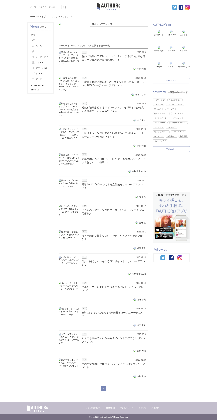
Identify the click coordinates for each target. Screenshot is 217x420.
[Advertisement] (171, 175)
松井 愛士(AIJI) (139, 171)
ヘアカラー (158, 136)
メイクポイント (160, 118)
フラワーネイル (178, 132)
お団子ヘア (171, 136)
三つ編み (157, 109)
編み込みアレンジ (161, 132)
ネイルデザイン (175, 100)
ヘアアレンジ (159, 100)
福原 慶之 (141, 248)
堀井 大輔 (141, 351)
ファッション (42, 68)
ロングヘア (176, 113)
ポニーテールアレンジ (177, 123)
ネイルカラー (159, 123)
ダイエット (158, 127)
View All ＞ (171, 80)
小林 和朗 (141, 69)
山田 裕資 (141, 299)
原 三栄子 (141, 120)
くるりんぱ (158, 104)
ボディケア (169, 109)
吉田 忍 (142, 197)
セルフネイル (176, 118)
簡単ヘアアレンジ (161, 113)
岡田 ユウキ (140, 94)
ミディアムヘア (160, 141)
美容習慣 (183, 136)
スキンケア (171, 127)
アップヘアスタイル (175, 104)
